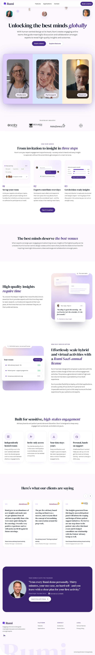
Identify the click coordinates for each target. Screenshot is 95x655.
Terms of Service (81, 626)
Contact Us (60, 626)
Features (38, 4)
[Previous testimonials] (85, 496)
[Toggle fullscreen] (88, 101)
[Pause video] (6, 101)
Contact (56, 4)
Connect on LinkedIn (56, 593)
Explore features (55, 44)
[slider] (45, 101)
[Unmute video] (85, 101)
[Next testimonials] (90, 496)
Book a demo (86, 4)
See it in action (47, 210)
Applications (47, 4)
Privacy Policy (80, 628)
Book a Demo (61, 628)
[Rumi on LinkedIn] (4, 635)
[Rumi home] (9, 3)
